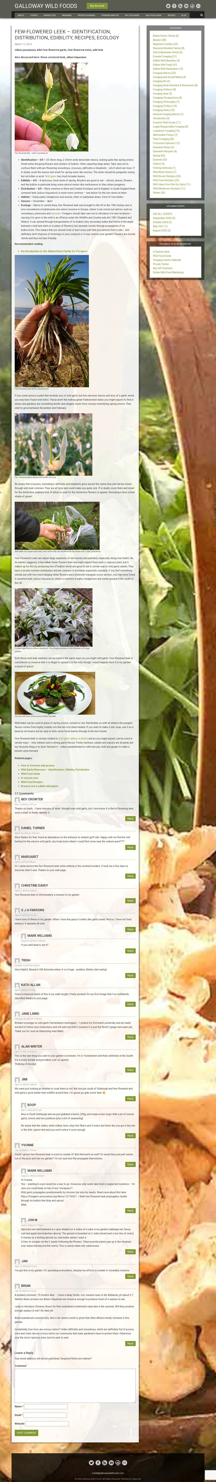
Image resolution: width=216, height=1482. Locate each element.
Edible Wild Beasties (166, 60)
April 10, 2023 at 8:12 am (26, 1266)
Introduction (161, 118)
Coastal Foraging (165, 56)
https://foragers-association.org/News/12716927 (49, 1196)
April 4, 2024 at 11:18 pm (32, 1225)
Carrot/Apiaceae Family (167, 52)
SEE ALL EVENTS (162, 213)
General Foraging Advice (168, 114)
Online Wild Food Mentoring (168, 272)
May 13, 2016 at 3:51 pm (25, 804)
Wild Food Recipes (166, 180)
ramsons (56, 213)
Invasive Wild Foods (167, 122)
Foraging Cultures (164, 89)
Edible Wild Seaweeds (168, 68)
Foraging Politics (165, 105)
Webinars (66, 15)
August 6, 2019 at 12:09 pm (33, 941)
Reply (130, 818)
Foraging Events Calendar (167, 260)
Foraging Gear (162, 93)
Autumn (159, 39)
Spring (159, 155)
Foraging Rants (164, 110)
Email (19, 1415)
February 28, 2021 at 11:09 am (28, 1019)
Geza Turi (136, 1479)
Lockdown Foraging (166, 130)
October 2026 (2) (162, 222)
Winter (159, 192)
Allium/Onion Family (166, 35)
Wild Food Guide (162, 255)
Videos (158, 163)
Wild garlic (51, 176)
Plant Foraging (163, 139)
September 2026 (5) (164, 218)
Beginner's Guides (165, 44)
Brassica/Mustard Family (168, 48)
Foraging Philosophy (166, 101)
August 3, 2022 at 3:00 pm (32, 1176)
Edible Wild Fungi (165, 64)
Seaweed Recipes (165, 151)
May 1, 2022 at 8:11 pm (31, 1110)
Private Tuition (161, 264)
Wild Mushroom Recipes (169, 188)
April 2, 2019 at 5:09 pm (25, 862)
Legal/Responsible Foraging (170, 126)
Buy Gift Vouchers (163, 268)
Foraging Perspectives (167, 97)
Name (19, 1406)
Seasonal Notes (163, 147)
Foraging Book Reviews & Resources (175, 85)
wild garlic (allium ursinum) (73, 738)
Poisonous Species (166, 143)
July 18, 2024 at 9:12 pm (25, 1291)
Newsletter (50, 15)
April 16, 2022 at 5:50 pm (26, 1084)
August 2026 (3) (162, 230)
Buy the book (97, 5)
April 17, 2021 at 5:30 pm (26, 1051)
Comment (20, 1365)
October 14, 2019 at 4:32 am (27, 965)
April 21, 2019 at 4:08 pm (26, 890)
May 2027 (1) (160, 226)
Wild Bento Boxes (164, 172)
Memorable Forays (165, 134)
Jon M (32, 1220)
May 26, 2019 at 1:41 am (25, 915)
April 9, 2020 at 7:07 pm (25, 990)
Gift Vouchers (132, 15)
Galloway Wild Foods (46, 6)
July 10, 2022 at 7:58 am (25, 1150)
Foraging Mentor (110, 15)
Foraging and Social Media (169, 77)
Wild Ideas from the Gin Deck (171, 184)
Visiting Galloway (164, 167)
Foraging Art (161, 81)
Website (20, 1423)
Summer (160, 159)
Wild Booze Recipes (167, 176)
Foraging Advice (164, 72)
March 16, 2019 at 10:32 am (27, 833)
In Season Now (161, 251)
